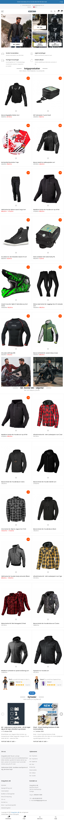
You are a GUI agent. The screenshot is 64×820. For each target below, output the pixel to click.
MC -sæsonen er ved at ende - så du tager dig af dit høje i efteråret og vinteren (15, 728)
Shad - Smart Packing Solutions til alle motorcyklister (46, 728)
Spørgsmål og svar (6, 788)
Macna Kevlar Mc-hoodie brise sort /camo (46, 623)
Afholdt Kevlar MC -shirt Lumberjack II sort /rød (47, 434)
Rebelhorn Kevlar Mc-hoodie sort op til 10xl (46, 209)
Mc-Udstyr (33, 773)
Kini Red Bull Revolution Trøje (10, 162)
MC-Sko (32, 764)
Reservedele (33, 770)
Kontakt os (4, 802)
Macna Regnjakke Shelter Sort (10, 115)
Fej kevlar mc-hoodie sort (41, 671)
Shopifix (16, 814)
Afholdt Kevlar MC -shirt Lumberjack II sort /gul (47, 576)
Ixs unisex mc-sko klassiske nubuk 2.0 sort (14, 257)
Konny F (42, 679)
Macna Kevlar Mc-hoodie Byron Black (44, 529)
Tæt (3, 1)
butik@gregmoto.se (39, 5)
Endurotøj (32, 767)
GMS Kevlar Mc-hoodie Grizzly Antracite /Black (15, 576)
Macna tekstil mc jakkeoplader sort (44, 162)
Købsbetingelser (5, 808)
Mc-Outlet (33, 776)
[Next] (61, 714)
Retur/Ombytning (6, 796)
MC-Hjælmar (33, 761)
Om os (3, 799)
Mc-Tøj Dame (34, 759)
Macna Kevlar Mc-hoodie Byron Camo (12, 482)
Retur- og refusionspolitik (8, 805)
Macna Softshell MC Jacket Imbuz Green (45, 353)
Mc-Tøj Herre (33, 756)
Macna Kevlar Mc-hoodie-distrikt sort (44, 482)
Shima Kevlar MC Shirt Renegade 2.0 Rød (13, 623)
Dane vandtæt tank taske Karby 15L (44, 257)
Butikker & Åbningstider (8, 794)
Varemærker (5, 791)
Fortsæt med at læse (8, 741)
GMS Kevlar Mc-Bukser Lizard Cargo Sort (13, 209)
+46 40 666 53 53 (26, 5)
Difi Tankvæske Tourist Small (42, 115)
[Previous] (2, 714)
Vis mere (32, 693)
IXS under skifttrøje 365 (8, 353)
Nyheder (3, 785)
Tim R (10, 679)
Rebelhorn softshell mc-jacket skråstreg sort (15, 671)
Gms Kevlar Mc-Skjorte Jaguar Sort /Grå (13, 529)
